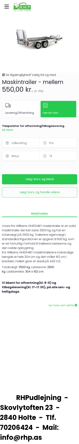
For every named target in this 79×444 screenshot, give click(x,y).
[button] (6, 6)
